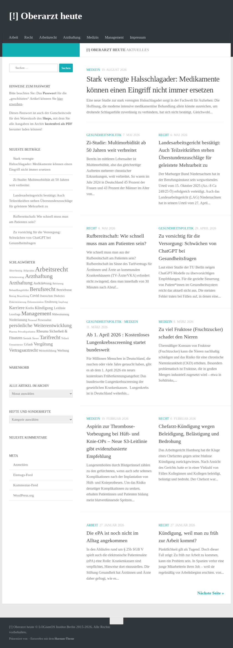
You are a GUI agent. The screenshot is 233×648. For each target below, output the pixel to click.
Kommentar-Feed (25, 485)
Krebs (29, 308)
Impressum (138, 37)
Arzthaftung (71, 37)
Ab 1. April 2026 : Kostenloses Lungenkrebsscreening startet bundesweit (117, 342)
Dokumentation (35, 301)
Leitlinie (60, 308)
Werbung (63, 350)
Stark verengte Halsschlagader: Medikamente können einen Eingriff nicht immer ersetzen (40, 164)
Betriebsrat (64, 290)
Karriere (17, 307)
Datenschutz (46, 296)
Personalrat (44, 320)
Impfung (63, 302)
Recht (28, 37)
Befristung (58, 283)
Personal (32, 320)
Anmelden (20, 465)
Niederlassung (18, 320)
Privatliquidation (26, 331)
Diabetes (59, 296)
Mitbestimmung (60, 314)
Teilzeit (65, 338)
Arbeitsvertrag (16, 277)
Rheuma (42, 331)
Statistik (27, 338)
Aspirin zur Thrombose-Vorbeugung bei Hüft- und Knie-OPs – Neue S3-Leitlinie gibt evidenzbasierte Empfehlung (116, 441)
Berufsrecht (43, 289)
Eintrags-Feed (23, 475)
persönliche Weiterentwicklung (40, 325)
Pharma (13, 331)
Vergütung (43, 343)
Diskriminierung (17, 302)
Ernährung (51, 301)
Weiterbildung (47, 350)
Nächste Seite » (210, 593)
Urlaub (28, 344)
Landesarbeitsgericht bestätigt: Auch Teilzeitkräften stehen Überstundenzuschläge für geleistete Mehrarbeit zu (41, 201)
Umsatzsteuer (16, 344)
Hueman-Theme (64, 638)
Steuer (35, 338)
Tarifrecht (50, 337)
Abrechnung (15, 270)
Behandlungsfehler (19, 290)
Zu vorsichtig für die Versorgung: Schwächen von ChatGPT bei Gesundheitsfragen (35, 237)
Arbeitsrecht (48, 37)
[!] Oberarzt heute (45, 16)
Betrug (12, 296)
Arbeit (13, 37)
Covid (34, 296)
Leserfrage (14, 314)
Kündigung (44, 307)
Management (114, 37)
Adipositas (28, 270)
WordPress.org (23, 495)
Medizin (93, 37)
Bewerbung (23, 296)
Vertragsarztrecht (23, 350)
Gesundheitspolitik (104, 135)
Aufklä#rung (42, 283)
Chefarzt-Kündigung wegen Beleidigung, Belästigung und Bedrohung (189, 433)
